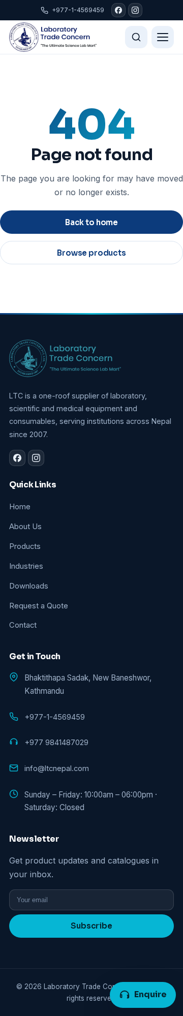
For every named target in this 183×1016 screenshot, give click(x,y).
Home (19, 506)
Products (25, 546)
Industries (26, 566)
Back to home (91, 222)
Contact (23, 625)
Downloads (28, 586)
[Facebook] (118, 10)
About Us (25, 526)
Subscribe (91, 926)
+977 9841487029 (56, 742)
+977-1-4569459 (78, 10)
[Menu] (162, 37)
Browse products (91, 253)
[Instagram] (135, 10)
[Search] (136, 37)
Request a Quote (38, 605)
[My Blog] (53, 37)
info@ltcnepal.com (56, 768)
